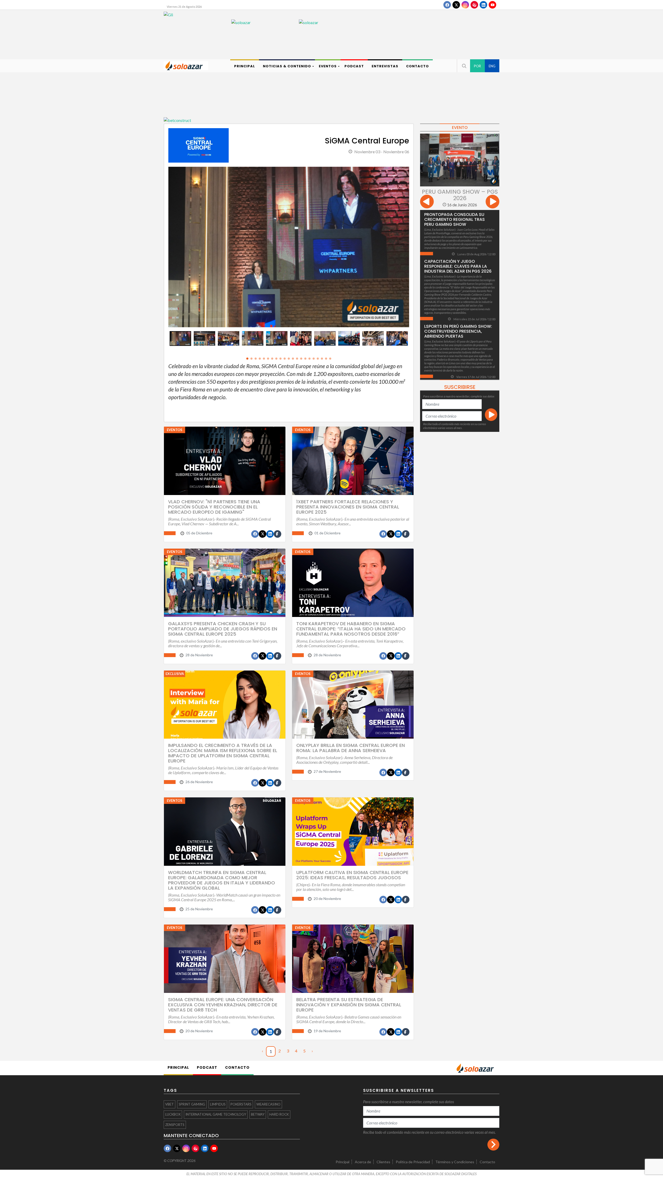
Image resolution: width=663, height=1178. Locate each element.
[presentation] (165, 253)
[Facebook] (447, 5)
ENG (492, 66)
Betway (257, 1114)
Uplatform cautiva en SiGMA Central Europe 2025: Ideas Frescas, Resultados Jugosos (352, 875)
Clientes (383, 1162)
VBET (169, 1104)
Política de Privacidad (413, 1162)
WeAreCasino (268, 1104)
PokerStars (240, 1104)
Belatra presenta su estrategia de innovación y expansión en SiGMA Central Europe (348, 1004)
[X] (456, 5)
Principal (342, 1162)
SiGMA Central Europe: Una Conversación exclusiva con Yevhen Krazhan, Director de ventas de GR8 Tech (222, 1004)
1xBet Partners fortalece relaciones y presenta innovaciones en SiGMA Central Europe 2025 (347, 506)
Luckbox (173, 1114)
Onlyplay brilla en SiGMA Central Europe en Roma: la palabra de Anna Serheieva (350, 748)
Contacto (487, 1162)
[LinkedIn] (483, 5)
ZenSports (174, 1125)
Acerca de (363, 1162)
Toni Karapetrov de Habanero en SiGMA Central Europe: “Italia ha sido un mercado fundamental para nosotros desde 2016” (351, 628)
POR (477, 66)
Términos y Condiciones (454, 1162)
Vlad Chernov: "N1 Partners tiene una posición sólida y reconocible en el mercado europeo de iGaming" (214, 506)
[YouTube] (492, 5)
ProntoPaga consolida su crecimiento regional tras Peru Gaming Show (454, 219)
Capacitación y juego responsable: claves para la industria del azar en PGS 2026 (458, 266)
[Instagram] (465, 5)
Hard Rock (279, 1114)
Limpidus (218, 1104)
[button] (463, 65)
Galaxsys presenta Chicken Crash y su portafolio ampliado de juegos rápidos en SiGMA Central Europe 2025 (222, 628)
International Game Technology (215, 1114)
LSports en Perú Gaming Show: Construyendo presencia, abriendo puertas (458, 331)
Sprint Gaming (192, 1104)
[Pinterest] (474, 5)
